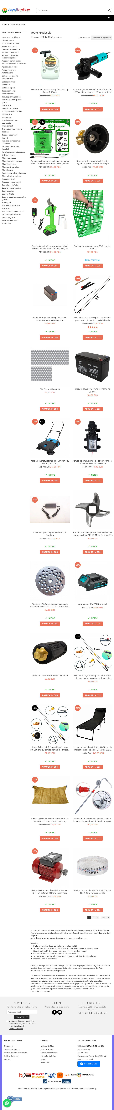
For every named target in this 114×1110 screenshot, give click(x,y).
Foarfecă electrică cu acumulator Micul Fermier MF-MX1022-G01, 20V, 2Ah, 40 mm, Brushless (50, 247)
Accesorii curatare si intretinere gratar (10, 56)
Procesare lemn (8, 179)
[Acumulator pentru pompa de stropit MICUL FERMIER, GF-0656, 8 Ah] (50, 295)
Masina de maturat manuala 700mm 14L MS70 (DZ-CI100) (50, 462)
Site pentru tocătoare (11, 205)
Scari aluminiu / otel (10, 185)
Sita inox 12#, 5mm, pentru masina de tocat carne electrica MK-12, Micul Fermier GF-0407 (50, 605)
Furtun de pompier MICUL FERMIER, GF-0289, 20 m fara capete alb (92, 891)
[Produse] (4, 19)
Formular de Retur (48, 1056)
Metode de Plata (47, 1046)
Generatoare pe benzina (12, 129)
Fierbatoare (7, 114)
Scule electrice (8, 191)
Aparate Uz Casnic (9, 46)
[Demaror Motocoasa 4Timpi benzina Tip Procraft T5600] (50, 67)
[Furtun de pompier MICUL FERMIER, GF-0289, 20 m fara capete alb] (93, 868)
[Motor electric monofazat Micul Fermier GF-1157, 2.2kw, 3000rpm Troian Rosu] (50, 868)
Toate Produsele (17, 24)
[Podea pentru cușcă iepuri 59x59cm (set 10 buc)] (93, 216)
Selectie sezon (8, 40)
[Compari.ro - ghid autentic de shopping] (14, 1099)
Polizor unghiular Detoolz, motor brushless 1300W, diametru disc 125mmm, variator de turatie (93, 90)
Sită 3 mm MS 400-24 (50, 389)
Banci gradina (7, 78)
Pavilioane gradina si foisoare (14, 173)
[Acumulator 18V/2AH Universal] (93, 581)
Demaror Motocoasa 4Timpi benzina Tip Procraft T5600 (50, 90)
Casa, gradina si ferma (11, 37)
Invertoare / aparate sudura (13, 152)
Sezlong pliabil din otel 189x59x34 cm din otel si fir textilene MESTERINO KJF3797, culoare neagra (92, 748)
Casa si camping (8, 91)
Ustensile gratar (8, 217)
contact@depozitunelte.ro (93, 1013)
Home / (5, 24)
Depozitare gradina (10, 108)
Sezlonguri (6, 202)
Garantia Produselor (49, 1052)
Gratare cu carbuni (9, 135)
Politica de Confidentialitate (17, 1027)
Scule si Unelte (8, 194)
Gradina (5, 132)
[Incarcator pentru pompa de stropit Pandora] (50, 509)
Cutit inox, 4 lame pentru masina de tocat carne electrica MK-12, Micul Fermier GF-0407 (92, 533)
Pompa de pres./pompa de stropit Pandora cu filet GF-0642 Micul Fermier (92, 462)
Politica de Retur (47, 1049)
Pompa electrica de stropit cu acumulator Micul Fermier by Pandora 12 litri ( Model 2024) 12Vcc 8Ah (50, 162)
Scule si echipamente (10, 43)
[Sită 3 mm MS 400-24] (50, 367)
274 (103, 917)
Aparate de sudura (9, 67)
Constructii (6, 105)
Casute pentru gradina (11, 97)
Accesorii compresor (10, 52)
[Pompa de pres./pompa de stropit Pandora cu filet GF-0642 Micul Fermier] (93, 438)
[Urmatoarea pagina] (108, 917)
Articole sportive (9, 70)
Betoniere (6, 84)
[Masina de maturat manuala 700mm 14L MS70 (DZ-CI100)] (50, 438)
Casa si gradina (8, 93)
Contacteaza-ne (90, 1064)
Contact (7, 1059)
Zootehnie (6, 223)
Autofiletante (7, 73)
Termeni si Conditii (11, 1049)
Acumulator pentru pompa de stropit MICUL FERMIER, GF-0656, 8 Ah (50, 319)
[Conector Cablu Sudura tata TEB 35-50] (50, 653)
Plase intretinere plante (11, 176)
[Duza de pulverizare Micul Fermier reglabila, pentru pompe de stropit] (93, 138)
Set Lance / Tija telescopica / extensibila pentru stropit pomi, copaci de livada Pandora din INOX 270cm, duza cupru (92, 319)
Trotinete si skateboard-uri (13, 211)
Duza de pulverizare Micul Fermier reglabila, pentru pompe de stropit (92, 162)
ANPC (43, 1059)
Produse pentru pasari (11, 182)
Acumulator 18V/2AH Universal (92, 604)
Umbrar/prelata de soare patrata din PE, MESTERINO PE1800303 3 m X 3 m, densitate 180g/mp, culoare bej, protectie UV (50, 820)
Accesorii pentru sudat (11, 61)
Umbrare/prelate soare (11, 214)
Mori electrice (7, 170)
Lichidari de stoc (8, 155)
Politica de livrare (11, 1056)
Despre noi (8, 1046)
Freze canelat (7, 126)
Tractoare (6, 208)
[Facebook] (54, 1012)
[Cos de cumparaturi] (109, 18)
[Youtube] (59, 1012)
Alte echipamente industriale (14, 63)
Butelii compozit (8, 88)
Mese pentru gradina (10, 167)
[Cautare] (109, 10)
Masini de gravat (9, 158)
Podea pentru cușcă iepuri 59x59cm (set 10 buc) (92, 247)
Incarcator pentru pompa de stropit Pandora (49, 533)
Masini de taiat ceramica (12, 161)
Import (5, 138)
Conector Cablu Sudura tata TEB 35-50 (50, 675)
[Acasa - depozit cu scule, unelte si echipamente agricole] (16, 10)
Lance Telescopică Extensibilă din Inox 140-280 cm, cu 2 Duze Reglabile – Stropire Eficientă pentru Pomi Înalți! (50, 748)
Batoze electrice (8, 82)
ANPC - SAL (45, 1062)
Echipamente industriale (12, 111)
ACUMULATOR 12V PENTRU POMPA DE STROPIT (92, 390)
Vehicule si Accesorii (10, 220)
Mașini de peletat (9, 164)
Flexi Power (7, 117)
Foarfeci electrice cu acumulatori (10, 121)
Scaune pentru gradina (11, 188)
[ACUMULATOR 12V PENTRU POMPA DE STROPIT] (93, 367)
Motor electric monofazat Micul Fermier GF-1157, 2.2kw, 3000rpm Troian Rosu (49, 891)
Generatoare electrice (11, 49)
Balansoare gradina (10, 76)
